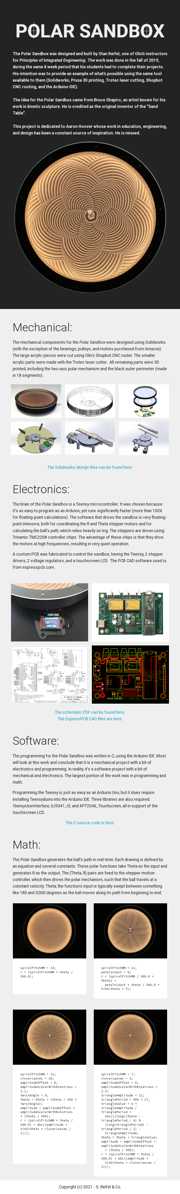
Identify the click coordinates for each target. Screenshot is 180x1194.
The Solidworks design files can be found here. (90, 467)
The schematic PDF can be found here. (90, 712)
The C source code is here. (90, 822)
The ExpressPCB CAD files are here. (90, 719)
